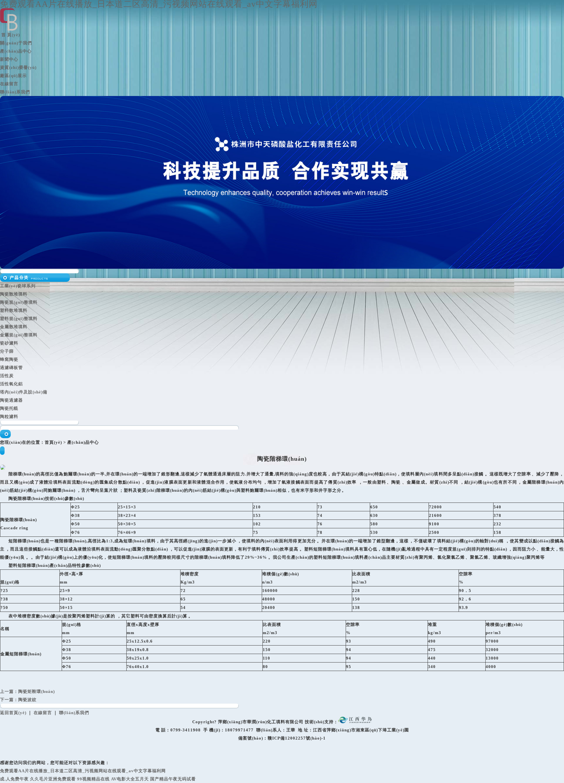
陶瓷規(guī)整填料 (19, 302)
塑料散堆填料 (13, 310)
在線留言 (9, 83)
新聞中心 (9, 59)
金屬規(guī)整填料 (19, 334)
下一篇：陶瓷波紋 (18, 699)
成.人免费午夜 (14, 778)
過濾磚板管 (11, 367)
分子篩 (7, 351)
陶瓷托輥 (9, 408)
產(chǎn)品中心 (16, 51)
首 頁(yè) (10, 34)
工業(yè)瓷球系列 (18, 285)
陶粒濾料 (9, 416)
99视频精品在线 (93, 778)
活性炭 (7, 375)
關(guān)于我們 (16, 42)
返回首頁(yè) (13, 712)
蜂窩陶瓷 (9, 359)
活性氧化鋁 (11, 383)
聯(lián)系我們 (15, 91)
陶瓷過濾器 (11, 400)
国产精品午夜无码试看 (173, 778)
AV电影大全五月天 (130, 778)
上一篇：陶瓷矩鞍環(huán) (27, 691)
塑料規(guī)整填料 (19, 318)
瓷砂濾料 (9, 343)
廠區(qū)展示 (13, 75)
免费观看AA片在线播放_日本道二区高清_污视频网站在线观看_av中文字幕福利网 (83, 770)
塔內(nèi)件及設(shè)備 (23, 392)
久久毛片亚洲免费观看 (53, 778)
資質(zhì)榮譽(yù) (18, 67)
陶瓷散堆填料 (13, 294)
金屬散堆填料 (13, 326)
